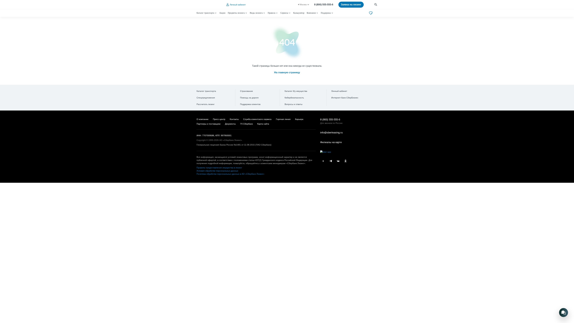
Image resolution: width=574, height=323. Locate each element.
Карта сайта (263, 124)
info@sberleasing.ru (331, 132)
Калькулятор (298, 13)
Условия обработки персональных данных (217, 171)
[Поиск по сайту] (375, 4)
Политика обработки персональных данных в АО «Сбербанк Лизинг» (230, 174)
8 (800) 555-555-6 (323, 4)
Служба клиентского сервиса (257, 119)
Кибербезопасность (294, 97)
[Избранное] (371, 13)
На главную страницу (287, 72)
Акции (222, 13)
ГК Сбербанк (246, 124)
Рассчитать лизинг (206, 104)
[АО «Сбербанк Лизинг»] (209, 5)
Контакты (234, 119)
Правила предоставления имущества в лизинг (219, 167)
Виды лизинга (256, 13)
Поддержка (326, 13)
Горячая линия (283, 119)
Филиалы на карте (331, 142)
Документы (230, 124)
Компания (311, 13)
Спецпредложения (206, 97)
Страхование (246, 91)
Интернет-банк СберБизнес (344, 97)
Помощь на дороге (249, 97)
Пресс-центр (219, 119)
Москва (303, 4)
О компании (202, 119)
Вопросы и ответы (293, 104)
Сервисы (284, 13)
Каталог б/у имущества (296, 91)
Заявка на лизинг (351, 4)
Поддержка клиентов (250, 104)
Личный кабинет (238, 4)
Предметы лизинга (236, 13)
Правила (271, 13)
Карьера (299, 119)
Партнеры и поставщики (208, 124)
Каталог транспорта (205, 13)
